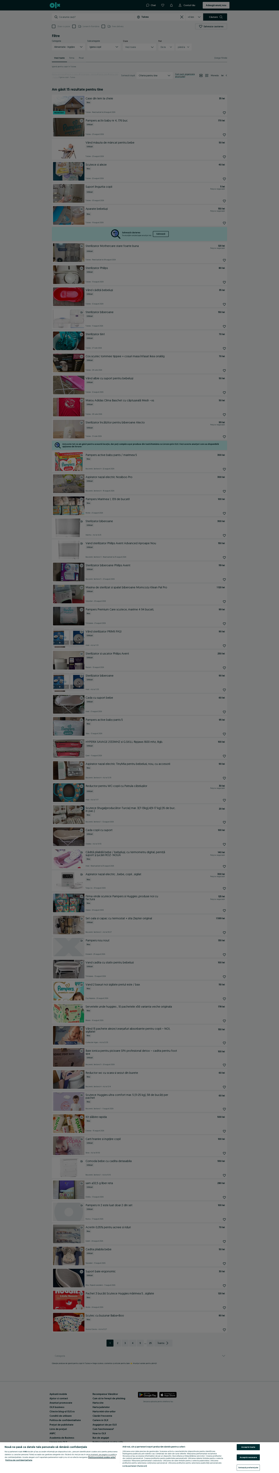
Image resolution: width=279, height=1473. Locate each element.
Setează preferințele (248, 1467)
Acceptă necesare (248, 1457)
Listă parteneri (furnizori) (134, 1466)
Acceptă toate (248, 1447)
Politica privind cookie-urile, (102, 1457)
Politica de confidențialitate (18, 1460)
